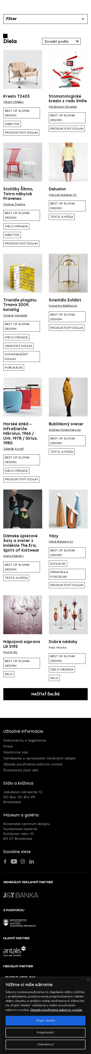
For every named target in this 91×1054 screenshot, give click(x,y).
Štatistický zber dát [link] (20, 770)
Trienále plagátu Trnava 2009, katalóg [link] (20, 305)
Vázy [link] (53, 536)
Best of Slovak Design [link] (17, 113)
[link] (22, 69)
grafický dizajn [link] (18, 346)
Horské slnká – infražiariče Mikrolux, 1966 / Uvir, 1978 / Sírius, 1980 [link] (20, 433)
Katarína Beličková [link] (63, 305)
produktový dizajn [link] (21, 132)
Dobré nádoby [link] (63, 641)
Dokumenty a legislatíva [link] (24, 740)
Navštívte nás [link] (15, 752)
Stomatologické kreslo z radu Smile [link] (68, 99)
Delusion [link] (57, 189)
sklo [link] (9, 674)
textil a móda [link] (61, 217)
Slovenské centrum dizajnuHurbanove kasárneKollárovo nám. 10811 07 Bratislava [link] (26, 831)
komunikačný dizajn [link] (16, 356)
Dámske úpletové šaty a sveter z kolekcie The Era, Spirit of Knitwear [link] (21, 543)
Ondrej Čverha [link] (14, 204)
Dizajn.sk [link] (58, 564)
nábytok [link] (12, 124)
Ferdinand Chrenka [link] (63, 106)
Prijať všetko (45, 1020)
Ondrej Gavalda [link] (15, 315)
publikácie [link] (14, 367)
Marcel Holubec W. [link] (63, 195)
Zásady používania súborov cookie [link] (56, 1010)
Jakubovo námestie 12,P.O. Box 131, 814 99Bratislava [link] (23, 797)
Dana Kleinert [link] (13, 556)
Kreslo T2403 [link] (16, 96)
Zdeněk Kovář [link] (13, 448)
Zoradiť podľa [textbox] (56, 41)
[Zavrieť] (88, 979)
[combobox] (61, 41)
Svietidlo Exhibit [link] (65, 300)
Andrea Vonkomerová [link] (65, 429)
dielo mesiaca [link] (16, 226)
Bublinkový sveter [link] (66, 424)
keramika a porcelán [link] (59, 574)
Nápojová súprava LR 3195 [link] (21, 644)
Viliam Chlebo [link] (13, 102)
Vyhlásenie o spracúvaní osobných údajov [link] (39, 758)
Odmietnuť (45, 1044)
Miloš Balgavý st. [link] (61, 541)
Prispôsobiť (45, 1032)
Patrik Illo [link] (10, 652)
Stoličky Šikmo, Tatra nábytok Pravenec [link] (18, 194)
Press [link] (8, 746)
